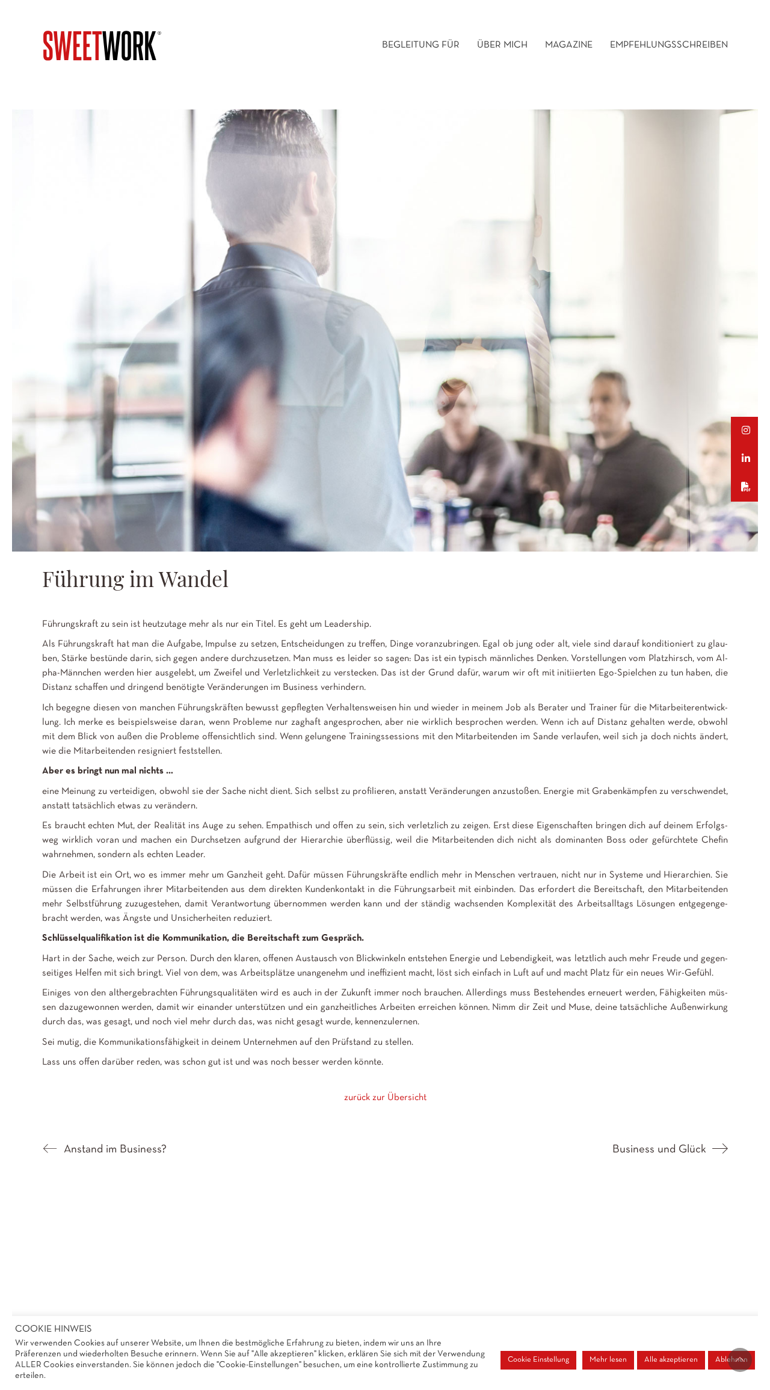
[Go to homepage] (102, 45)
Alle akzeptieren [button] (671, 1360)
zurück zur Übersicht (385, 1097)
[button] (750, 431)
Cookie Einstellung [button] (538, 1360)
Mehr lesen (608, 1360)
